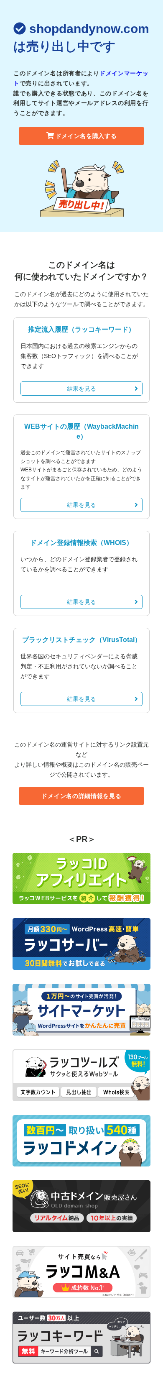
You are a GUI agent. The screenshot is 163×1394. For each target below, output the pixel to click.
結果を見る (81, 388)
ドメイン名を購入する (86, 136)
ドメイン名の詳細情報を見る (81, 796)
